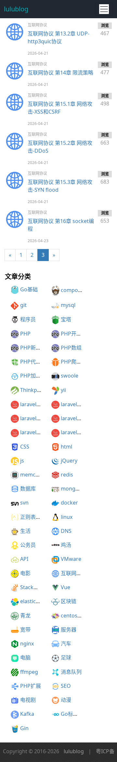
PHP (25, 333)
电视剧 (28, 699)
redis (67, 474)
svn (24, 502)
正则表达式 (33, 516)
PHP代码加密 (35, 361)
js (22, 460)
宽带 (25, 629)
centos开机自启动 (82, 615)
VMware (71, 558)
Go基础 (29, 289)
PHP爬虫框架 (76, 361)
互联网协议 (74, 573)
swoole (69, 375)
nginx (27, 643)
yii (63, 390)
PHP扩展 (30, 685)
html (66, 446)
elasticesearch (37, 601)
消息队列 (71, 671)
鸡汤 (66, 544)
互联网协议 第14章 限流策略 (60, 72)
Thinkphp (32, 390)
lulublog (16, 9)
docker (69, 502)
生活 (25, 530)
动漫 (66, 699)
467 (104, 30)
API (24, 558)
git (23, 305)
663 (104, 139)
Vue (65, 587)
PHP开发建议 (76, 333)
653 (104, 217)
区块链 (68, 601)
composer (73, 290)
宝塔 (66, 319)
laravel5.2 (72, 404)
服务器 (68, 629)
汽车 (66, 643)
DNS (66, 530)
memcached (35, 474)
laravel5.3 (32, 418)
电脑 (25, 657)
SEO (66, 685)
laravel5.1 (32, 404)
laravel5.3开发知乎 (83, 432)
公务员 (28, 544)
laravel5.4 (72, 418)
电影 (25, 573)
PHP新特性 (33, 347)
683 (104, 178)
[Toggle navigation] (104, 9)
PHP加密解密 (35, 375)
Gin (24, 728)
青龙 (25, 615)
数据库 (28, 488)
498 (104, 100)
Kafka (27, 713)
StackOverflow (38, 587)
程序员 (28, 319)
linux (66, 516)
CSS (24, 446)
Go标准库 (72, 713)
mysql (68, 305)
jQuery (69, 460)
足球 (66, 657)
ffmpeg (29, 671)
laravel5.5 (32, 432)
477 (104, 69)
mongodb (73, 488)
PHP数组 (71, 347)
